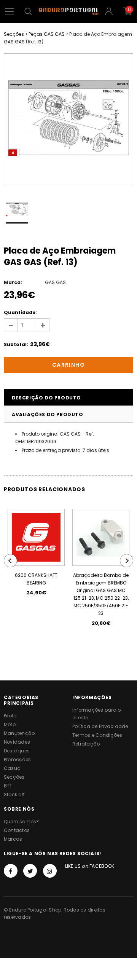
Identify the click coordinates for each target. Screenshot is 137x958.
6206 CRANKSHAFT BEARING (36, 579)
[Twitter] (30, 871)
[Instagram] (50, 871)
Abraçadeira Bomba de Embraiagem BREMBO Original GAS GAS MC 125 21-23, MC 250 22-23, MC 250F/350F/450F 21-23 (101, 594)
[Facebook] (11, 871)
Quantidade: (20, 312)
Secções (14, 34)
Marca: (13, 282)
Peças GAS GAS (47, 34)
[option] (68, 119)
